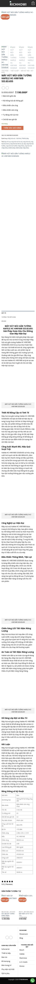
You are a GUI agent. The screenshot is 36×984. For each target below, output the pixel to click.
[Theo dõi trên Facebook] (7, 937)
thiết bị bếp (11, 148)
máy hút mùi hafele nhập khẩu (15, 146)
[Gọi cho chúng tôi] (10, 937)
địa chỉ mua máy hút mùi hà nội (13, 142)
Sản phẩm (5, 71)
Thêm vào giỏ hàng (12, 128)
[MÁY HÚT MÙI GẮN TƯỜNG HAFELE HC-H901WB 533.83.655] (18, 385)
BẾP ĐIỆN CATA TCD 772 (25, 914)
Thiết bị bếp (14, 71)
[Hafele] (17, 228)
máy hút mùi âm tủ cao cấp (18, 144)
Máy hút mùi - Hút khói (14, 138)
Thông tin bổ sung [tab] (9, 317)
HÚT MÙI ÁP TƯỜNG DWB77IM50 (8, 914)
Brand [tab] (4, 321)
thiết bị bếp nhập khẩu (22, 148)
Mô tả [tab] (4, 313)
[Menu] (3, 3)
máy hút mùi (26, 142)
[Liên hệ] (32, 980)
